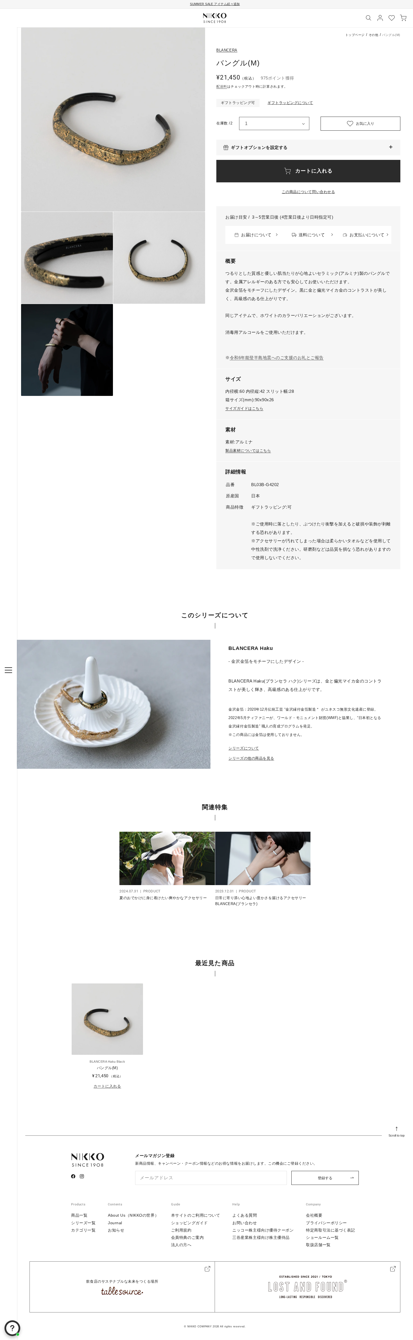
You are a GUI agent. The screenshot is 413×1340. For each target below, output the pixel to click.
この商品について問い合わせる (308, 192)
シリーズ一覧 (83, 1223)
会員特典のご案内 (187, 1237)
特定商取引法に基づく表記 (330, 1230)
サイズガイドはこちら (244, 408)
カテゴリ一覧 (83, 1230)
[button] (308, 147)
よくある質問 (244, 1215)
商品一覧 (79, 1215)
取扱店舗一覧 (318, 1244)
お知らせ (116, 1230)
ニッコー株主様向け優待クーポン (263, 1230)
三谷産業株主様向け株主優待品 (261, 1237)
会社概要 (314, 1215)
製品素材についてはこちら (248, 450)
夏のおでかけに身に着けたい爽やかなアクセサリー (163, 898)
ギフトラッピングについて (290, 103)
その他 (373, 35)
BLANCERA (226, 50)
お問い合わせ (244, 1223)
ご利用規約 (181, 1230)
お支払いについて (367, 234)
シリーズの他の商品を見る (251, 758)
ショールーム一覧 (322, 1237)
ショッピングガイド (189, 1223)
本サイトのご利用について (195, 1215)
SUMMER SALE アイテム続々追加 (215, 4)
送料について (312, 234)
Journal (115, 1223)
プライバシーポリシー (326, 1223)
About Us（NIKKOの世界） (133, 1215)
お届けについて (256, 234)
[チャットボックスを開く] (12, 1328)
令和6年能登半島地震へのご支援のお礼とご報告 (277, 357)
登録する (325, 1178)
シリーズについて (243, 748)
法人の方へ (181, 1244)
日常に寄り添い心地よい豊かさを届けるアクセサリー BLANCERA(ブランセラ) (260, 901)
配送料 (221, 87)
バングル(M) (107, 1068)
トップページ (355, 35)
